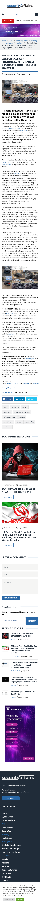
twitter (33, 399)
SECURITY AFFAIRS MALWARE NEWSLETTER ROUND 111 (18, 491)
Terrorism (6, 873)
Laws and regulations (11, 852)
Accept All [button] (20, 899)
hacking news (7, 412)
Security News (7, 427)
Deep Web (6, 831)
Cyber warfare (16, 656)
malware (22, 417)
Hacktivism (7, 838)
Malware (20, 43)
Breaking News (22, 40)
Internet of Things (10, 848)
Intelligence (9, 43)
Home (4, 40)
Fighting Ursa (15, 407)
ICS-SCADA (6, 877)
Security (13, 639)
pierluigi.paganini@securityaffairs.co (16, 792)
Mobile (5, 859)
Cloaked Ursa (6, 162)
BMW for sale (6, 164)
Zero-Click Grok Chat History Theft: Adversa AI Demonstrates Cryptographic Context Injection (24, 679)
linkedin (20, 399)
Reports (5, 863)
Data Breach (7, 827)
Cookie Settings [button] (8, 899)
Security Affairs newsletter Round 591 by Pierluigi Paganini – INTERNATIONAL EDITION (24, 665)
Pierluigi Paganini (9, 74)
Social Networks (9, 870)
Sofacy (19, 128)
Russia (19, 422)
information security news (22, 412)
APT (11, 40)
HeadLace (23, 131)
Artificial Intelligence (11, 845)
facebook (8, 399)
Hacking (34, 40)
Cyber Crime (7, 816)
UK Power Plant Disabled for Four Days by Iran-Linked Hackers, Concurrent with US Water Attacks (19, 536)
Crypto (5, 880)
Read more (8, 497)
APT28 (4, 128)
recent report (30, 359)
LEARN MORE (10, 798)
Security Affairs (29, 422)
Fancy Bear (10, 128)
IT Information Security (10, 417)
